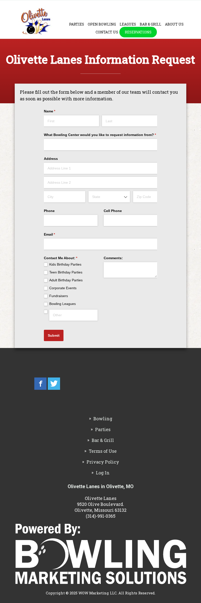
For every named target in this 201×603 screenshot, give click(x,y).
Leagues (128, 24)
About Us (174, 24)
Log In (103, 473)
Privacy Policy (103, 462)
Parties (76, 24)
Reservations (138, 32)
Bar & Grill (150, 24)
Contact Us (107, 32)
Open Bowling (102, 24)
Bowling (102, 419)
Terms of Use (103, 451)
